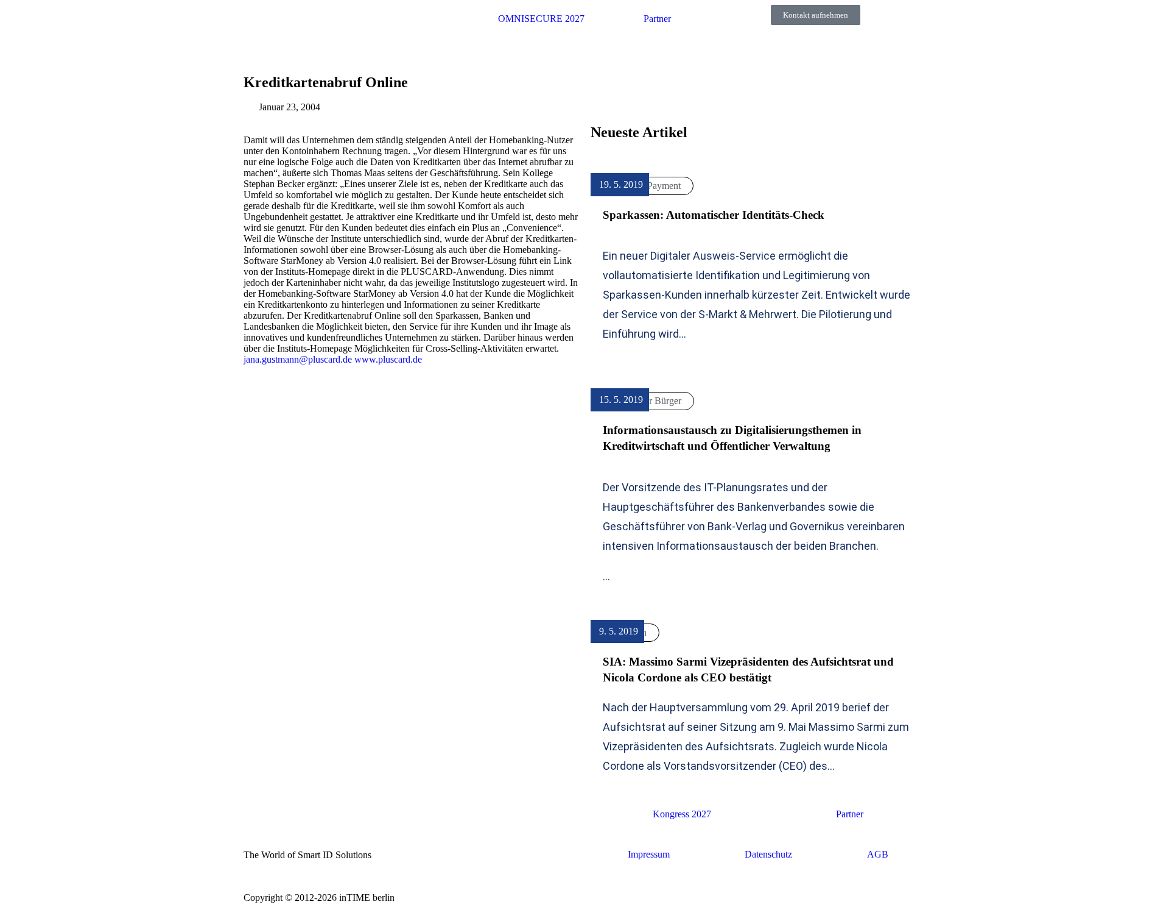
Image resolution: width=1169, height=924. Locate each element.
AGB (877, 854)
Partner (657, 18)
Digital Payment (650, 185)
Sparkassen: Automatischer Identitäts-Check (713, 214)
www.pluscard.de (388, 359)
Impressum (649, 854)
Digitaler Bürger (650, 401)
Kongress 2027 (682, 814)
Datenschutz (768, 854)
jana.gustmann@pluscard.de (298, 359)
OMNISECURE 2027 (541, 18)
